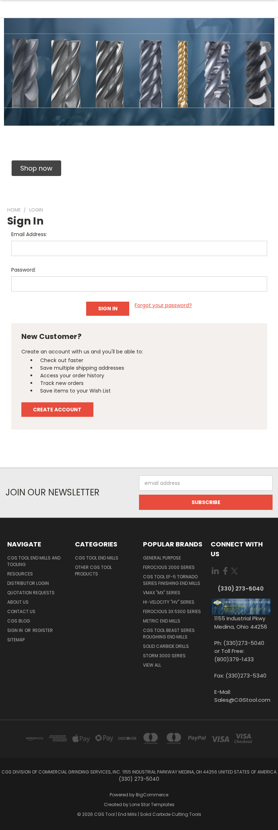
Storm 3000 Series (164, 656)
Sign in (15, 630)
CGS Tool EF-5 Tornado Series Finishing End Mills (171, 580)
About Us (18, 602)
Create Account (57, 409)
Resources (20, 574)
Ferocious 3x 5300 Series (172, 611)
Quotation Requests (31, 593)
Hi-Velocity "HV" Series (168, 602)
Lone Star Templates (152, 804)
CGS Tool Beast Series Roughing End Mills (169, 633)
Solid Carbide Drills (166, 646)
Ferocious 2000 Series (169, 567)
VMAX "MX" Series (161, 593)
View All (152, 665)
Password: (23, 269)
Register (43, 630)
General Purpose (162, 558)
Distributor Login (28, 583)
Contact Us (21, 611)
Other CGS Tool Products (93, 570)
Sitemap (16, 640)
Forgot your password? (163, 305)
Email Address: (29, 234)
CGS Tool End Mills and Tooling (33, 561)
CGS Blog (18, 621)
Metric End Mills (161, 621)
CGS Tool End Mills (96, 558)
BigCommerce (152, 795)
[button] (36, 168)
